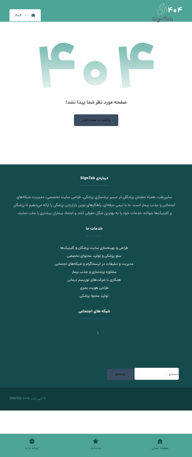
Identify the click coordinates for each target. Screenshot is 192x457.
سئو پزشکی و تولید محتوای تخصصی (94, 256)
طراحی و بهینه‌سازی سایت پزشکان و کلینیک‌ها (94, 248)
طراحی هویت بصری (94, 288)
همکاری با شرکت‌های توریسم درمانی (94, 280)
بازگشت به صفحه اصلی (96, 120)
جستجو (120, 374)
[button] (120, 330)
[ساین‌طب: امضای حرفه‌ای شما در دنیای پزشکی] (162, 12)
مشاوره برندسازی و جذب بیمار (94, 272)
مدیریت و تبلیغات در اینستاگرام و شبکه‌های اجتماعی (94, 264)
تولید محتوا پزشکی (94, 296)
